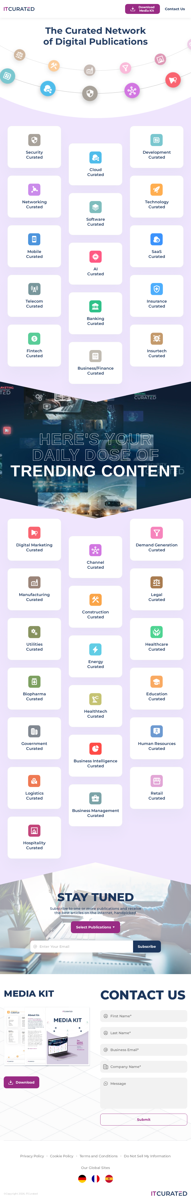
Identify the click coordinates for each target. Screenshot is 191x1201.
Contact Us (175, 9)
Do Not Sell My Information (147, 1156)
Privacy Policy (32, 1156)
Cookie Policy (61, 1156)
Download (25, 1082)
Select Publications (93, 927)
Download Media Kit (146, 8)
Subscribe (147, 946)
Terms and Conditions (99, 1156)
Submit (143, 1119)
